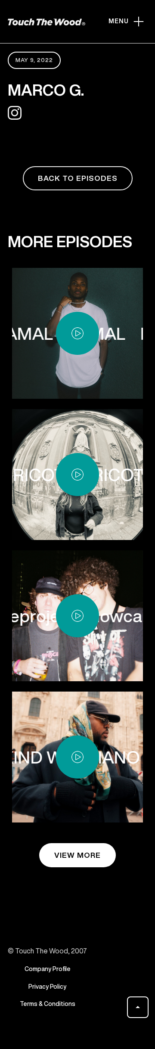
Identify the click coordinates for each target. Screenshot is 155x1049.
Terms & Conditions (47, 1004)
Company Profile (48, 969)
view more (77, 855)
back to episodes (78, 178)
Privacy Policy (47, 987)
